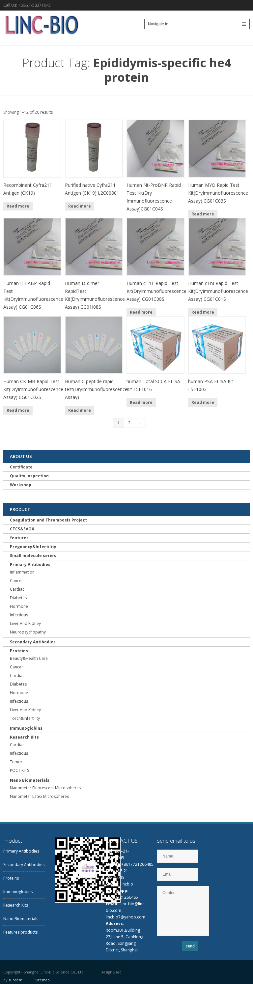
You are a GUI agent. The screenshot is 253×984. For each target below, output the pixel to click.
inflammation (22, 572)
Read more (18, 206)
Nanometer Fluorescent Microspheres (45, 788)
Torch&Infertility (25, 718)
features (19, 538)
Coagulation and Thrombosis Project (48, 520)
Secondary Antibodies (33, 642)
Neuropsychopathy (28, 632)
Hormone (19, 606)
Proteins (19, 651)
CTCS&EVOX (22, 529)
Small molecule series (33, 555)
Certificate (21, 467)
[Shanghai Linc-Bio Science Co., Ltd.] (41, 36)
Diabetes (18, 598)
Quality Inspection (29, 476)
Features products (20, 932)
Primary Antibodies (30, 564)
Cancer (16, 580)
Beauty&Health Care (29, 658)
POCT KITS (19, 770)
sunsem (15, 979)
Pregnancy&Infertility (33, 546)
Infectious (19, 615)
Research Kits (24, 737)
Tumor (16, 762)
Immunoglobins (26, 728)
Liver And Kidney (25, 623)
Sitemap (42, 979)
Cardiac (17, 589)
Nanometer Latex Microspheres (39, 796)
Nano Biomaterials (29, 780)
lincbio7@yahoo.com (125, 917)
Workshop (20, 485)
